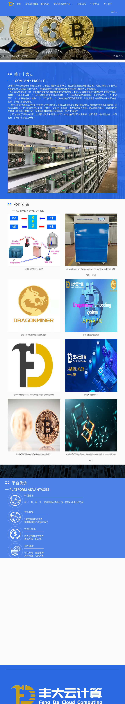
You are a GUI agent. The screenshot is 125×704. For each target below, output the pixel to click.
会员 (113, 12)
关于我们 (108, 4)
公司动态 (81, 4)
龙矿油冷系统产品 (62, 4)
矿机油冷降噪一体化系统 (37, 4)
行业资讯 (94, 4)
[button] (9, 34)
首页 (19, 4)
